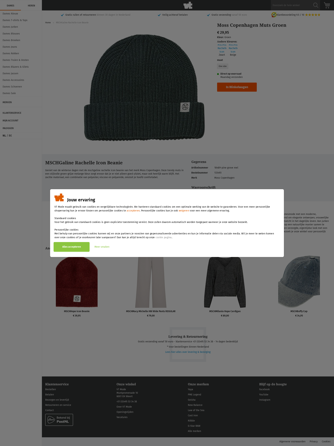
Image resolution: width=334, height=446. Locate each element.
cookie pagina (164, 237)
